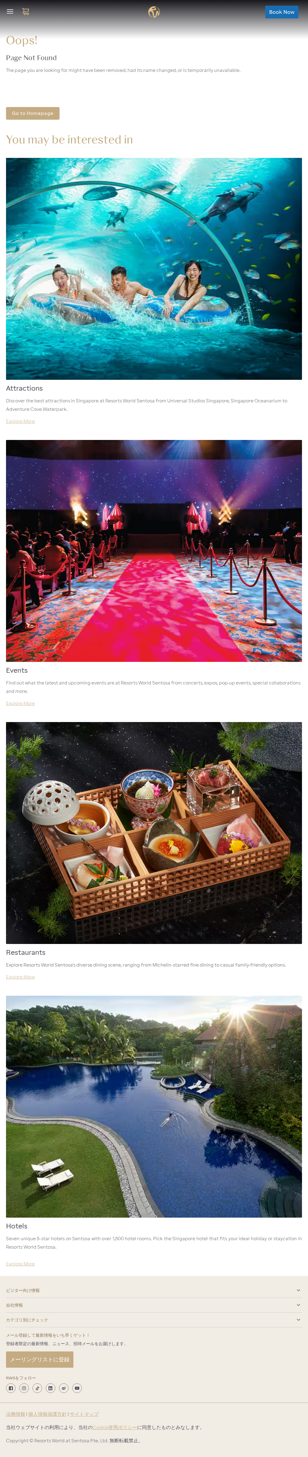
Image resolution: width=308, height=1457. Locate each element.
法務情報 (15, 1414)
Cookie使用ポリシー (115, 1427)
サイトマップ (84, 1414)
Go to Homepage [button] (33, 113)
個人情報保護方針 (47, 1414)
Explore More (20, 421)
